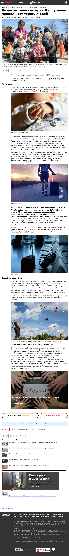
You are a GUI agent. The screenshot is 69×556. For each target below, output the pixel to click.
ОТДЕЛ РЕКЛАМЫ (18, 516)
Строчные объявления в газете (33, 516)
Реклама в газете (45, 514)
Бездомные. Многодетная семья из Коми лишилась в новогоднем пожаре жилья (32, 454)
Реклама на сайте (34, 514)
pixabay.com (17, 132)
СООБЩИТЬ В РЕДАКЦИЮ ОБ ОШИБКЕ (53, 516)
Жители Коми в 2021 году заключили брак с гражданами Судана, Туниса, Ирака (31, 448)
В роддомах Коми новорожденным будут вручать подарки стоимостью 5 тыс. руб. (32, 465)
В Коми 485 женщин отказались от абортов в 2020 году (25, 459)
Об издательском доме (20, 514)
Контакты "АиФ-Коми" (58, 514)
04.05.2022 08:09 (6, 7)
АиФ (44, 66)
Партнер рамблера (29, 549)
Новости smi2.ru (8, 509)
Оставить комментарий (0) (53, 415)
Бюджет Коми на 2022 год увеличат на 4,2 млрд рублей (35, 398)
